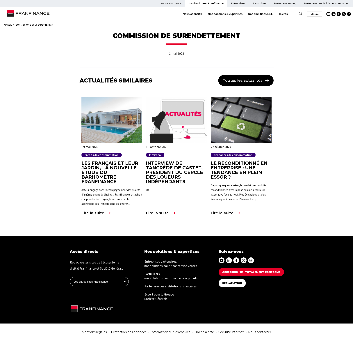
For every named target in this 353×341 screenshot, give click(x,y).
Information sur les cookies (170, 332)
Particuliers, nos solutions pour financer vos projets (171, 276)
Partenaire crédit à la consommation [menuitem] (326, 3)
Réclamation (232, 283)
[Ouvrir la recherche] (300, 14)
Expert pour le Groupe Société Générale (159, 296)
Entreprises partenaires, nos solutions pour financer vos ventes (170, 263)
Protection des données (128, 332)
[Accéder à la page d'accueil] (28, 14)
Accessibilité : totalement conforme (251, 271)
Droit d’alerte (204, 332)
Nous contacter (259, 332)
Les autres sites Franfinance (91, 281)
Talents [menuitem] (283, 13)
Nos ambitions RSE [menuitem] (260, 13)
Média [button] (315, 14)
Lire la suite (92, 213)
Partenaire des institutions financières (170, 286)
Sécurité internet (231, 332)
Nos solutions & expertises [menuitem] (225, 13)
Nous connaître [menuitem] (192, 13)
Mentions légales (94, 332)
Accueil (8, 25)
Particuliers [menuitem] (259, 3)
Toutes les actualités (243, 80)
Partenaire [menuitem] (285, 3)
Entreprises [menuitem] (238, 3)
